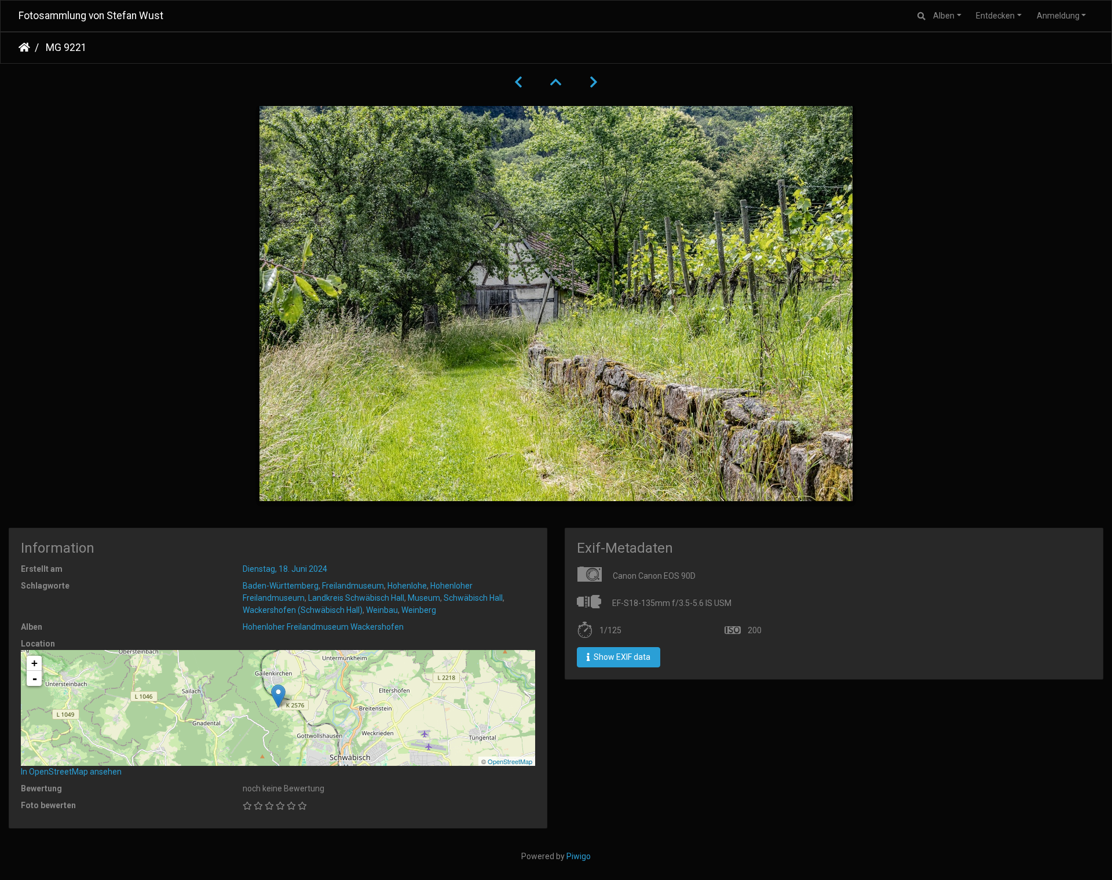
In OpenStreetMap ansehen (71, 771)
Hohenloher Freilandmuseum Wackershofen (323, 626)
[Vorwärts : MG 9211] (594, 82)
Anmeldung (1058, 15)
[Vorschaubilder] (556, 82)
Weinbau (382, 610)
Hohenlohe (407, 585)
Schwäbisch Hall (473, 598)
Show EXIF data (621, 657)
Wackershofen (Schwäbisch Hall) (303, 610)
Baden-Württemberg (281, 585)
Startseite (24, 47)
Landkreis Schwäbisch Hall (356, 598)
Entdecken (995, 15)
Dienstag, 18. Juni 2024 (285, 569)
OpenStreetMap (510, 761)
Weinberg (418, 610)
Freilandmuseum (353, 585)
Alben (943, 15)
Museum (424, 598)
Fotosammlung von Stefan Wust (91, 15)
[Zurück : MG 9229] (518, 82)
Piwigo (578, 856)
